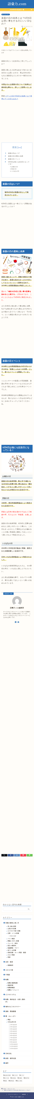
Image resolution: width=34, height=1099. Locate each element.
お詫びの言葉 (12, 928)
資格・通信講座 (10, 1011)
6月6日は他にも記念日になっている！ (18, 163)
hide (19, 147)
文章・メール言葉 (13, 933)
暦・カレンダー (5, 14)
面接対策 (10, 985)
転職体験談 (11, 987)
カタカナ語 (9, 970)
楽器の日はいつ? (14, 153)
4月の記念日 (13, 1031)
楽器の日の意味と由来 (15, 156)
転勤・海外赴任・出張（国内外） (15, 1001)
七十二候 (7, 1078)
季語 (9, 1019)
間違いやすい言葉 (13, 941)
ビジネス (16, 1075)
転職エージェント (13, 990)
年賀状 (20, 1078)
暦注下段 (27, 1078)
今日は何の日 (12, 1022)
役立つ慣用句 (12, 945)
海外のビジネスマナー (13, 1006)
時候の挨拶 (13, 936)
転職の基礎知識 (13, 983)
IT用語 (7, 974)
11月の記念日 (14, 1046)
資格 (6, 1080)
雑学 (6, 1063)
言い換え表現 (12, 926)
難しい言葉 (19, 1080)
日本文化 (8, 1053)
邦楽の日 (14, 169)
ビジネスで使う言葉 (14, 931)
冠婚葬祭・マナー (13, 948)
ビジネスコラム (10, 994)
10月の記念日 (14, 1044)
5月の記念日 (13, 1033)
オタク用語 (11, 955)
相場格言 (10, 965)
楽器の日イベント (14, 159)
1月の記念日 (13, 1024)
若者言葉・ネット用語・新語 (17, 952)
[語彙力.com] (17, 6)
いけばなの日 (15, 171)
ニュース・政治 (13, 943)
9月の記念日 (13, 1042)
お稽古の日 (14, 166)
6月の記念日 (13, 1035)
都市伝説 (12, 1080)
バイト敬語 (11, 938)
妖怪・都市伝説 (10, 1058)
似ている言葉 (12, 950)
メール (22, 1075)
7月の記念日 (13, 1037)
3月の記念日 (13, 1029)
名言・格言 (9, 962)
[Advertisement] (17, 121)
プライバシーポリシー (13, 1094)
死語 (9, 957)
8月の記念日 (13, 1040)
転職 (6, 979)
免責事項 (24, 1094)
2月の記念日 (13, 1027)
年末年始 (14, 1078)
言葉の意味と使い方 (12, 923)
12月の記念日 (14, 1048)
